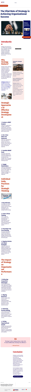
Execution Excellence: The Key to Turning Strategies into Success (7, 385)
